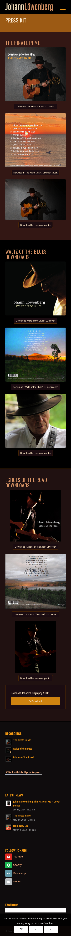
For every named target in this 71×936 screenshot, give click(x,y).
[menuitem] (61, 7)
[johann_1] (35, 421)
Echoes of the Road (23, 757)
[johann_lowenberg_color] (35, 647)
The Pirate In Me (22, 740)
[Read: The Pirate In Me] (8, 741)
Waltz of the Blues (22, 748)
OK (21, 929)
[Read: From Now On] (8, 827)
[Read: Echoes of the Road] (8, 759)
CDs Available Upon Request (24, 772)
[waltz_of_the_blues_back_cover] (35, 355)
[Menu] (61, 7)
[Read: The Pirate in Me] (8, 817)
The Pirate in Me (22, 815)
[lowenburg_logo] (29, 7)
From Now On (20, 825)
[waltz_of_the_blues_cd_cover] (35, 288)
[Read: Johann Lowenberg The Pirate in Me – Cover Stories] (8, 803)
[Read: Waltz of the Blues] (8, 750)
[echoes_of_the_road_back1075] (35, 581)
